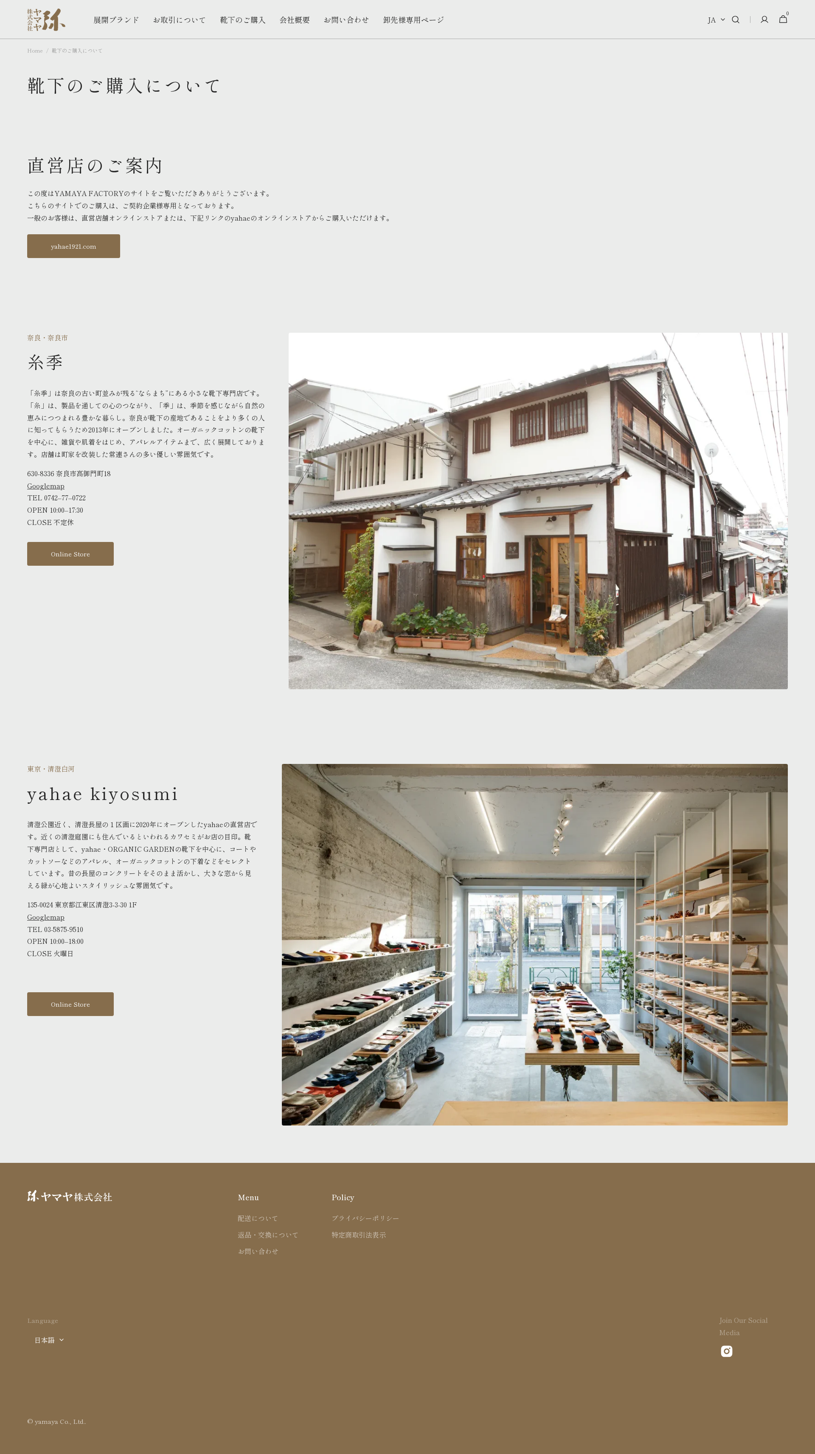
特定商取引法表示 (359, 1234)
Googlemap (46, 485)
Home (35, 50)
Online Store (70, 553)
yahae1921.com (73, 245)
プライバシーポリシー (365, 1218)
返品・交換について (268, 1234)
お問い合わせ (258, 1251)
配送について (258, 1218)
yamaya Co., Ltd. (60, 1421)
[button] (735, 19)
